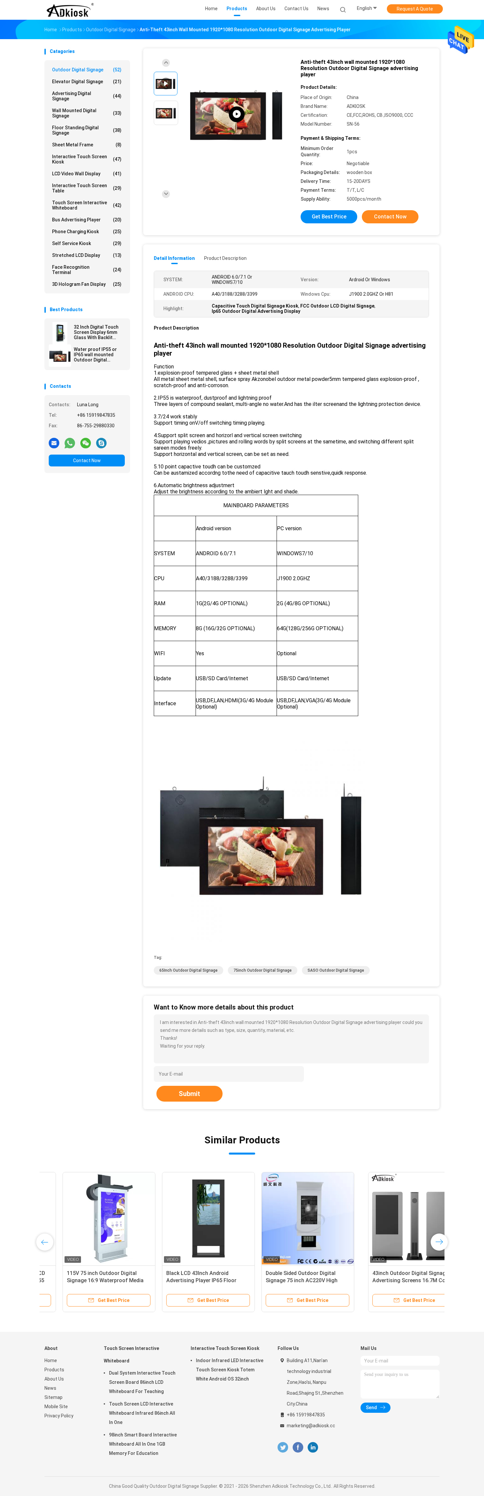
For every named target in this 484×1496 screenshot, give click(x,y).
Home (50, 1360)
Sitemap (53, 1397)
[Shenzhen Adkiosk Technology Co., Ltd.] (70, 10)
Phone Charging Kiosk (86, 231)
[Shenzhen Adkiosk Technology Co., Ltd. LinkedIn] (313, 1447)
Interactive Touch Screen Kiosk (86, 159)
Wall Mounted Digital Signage (86, 113)
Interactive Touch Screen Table (86, 188)
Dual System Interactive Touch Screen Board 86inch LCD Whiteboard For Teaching (142, 1382)
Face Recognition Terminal (86, 269)
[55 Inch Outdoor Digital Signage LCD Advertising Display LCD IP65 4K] (190, 1218)
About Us (54, 1379)
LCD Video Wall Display (86, 173)
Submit (189, 1094)
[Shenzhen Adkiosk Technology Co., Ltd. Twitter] (283, 1447)
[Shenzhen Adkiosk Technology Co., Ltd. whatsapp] (70, 442)
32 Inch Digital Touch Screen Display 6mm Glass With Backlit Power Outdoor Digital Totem (98, 332)
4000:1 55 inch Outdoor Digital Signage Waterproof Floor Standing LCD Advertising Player (386, 1280)
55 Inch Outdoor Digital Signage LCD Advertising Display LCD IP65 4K (188, 1280)
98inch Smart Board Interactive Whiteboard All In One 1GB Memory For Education (143, 1444)
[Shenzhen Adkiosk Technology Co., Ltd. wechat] (85, 442)
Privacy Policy (58, 1415)
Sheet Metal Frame (86, 144)
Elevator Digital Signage (86, 81)
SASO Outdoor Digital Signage (336, 970)
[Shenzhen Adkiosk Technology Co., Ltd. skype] (101, 442)
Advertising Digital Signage (86, 96)
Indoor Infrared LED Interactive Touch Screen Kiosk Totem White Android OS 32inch (229, 1370)
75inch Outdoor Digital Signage (262, 970)
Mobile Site (56, 1406)
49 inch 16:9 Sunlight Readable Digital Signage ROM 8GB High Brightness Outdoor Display (284, 1280)
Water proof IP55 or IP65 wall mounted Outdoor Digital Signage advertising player (95, 354)
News (50, 1388)
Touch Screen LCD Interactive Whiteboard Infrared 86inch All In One (142, 1413)
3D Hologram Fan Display (86, 284)
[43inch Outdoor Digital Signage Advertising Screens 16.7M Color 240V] (91, 1218)
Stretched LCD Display (86, 255)
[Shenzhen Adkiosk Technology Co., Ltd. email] (54, 442)
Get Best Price (329, 216)
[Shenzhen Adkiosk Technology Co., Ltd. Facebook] (297, 1447)
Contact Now (87, 460)
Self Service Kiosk (86, 243)
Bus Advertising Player (86, 219)
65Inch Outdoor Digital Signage (188, 970)
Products (54, 1369)
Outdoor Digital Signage (86, 69)
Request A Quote (415, 9)
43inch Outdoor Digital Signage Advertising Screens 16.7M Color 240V (88, 1280)
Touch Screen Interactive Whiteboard (86, 205)
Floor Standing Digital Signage (86, 130)
